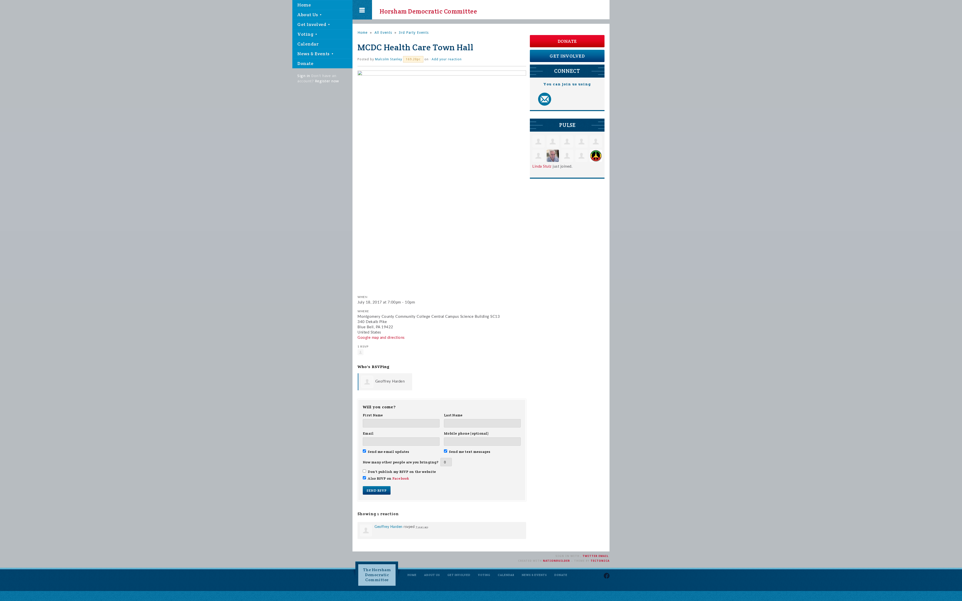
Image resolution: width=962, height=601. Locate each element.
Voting (306, 34)
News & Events (314, 54)
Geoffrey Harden (390, 381)
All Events (383, 33)
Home (304, 5)
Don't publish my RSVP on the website (402, 471)
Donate (305, 63)
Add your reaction (447, 59)
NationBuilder (556, 560)
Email (368, 433)
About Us (308, 15)
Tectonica (600, 560)
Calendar (308, 44)
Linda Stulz (542, 166)
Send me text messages (470, 451)
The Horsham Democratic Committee (377, 574)
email (603, 556)
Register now (327, 81)
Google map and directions (381, 338)
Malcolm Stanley (388, 59)
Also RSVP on (388, 478)
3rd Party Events (414, 33)
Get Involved (312, 24)
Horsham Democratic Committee (423, 10)
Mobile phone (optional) (466, 433)
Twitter (589, 556)
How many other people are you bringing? (400, 462)
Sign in (303, 76)
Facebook (400, 478)
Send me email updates (388, 451)
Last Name (453, 415)
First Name (373, 415)
